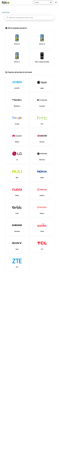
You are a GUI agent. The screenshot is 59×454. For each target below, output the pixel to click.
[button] (51, 2)
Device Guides (6, 12)
